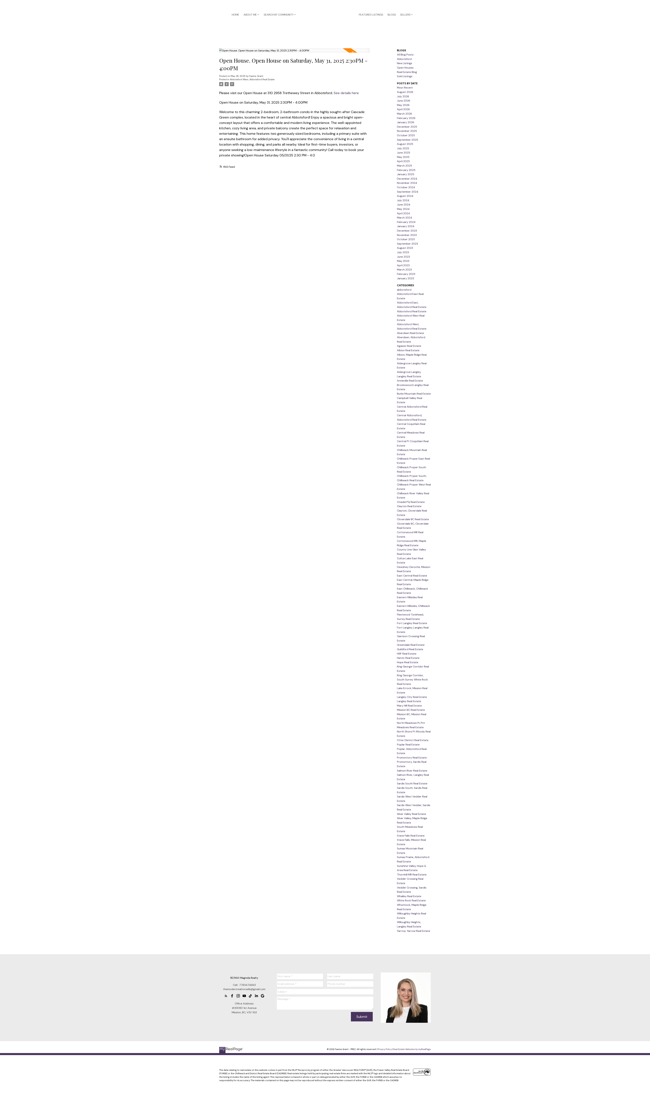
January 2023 (405, 278)
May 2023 (403, 261)
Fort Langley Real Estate (412, 623)
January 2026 (405, 122)
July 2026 (403, 96)
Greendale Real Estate (411, 645)
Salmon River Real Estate (412, 770)
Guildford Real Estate (410, 649)
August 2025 (405, 144)
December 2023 (407, 230)
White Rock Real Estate (411, 900)
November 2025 (407, 131)
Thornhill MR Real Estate (412, 874)
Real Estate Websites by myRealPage (412, 1049)
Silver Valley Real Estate (411, 814)
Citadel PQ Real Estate (411, 502)
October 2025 (406, 135)
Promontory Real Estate (412, 757)
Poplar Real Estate (408, 744)
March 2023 (404, 269)
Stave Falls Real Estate (411, 835)
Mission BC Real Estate (411, 710)
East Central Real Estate (412, 575)
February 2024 (406, 222)
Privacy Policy (385, 1049)
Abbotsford (404, 59)
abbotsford (404, 289)
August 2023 (405, 248)
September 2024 (407, 191)
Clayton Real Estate (409, 506)
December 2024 (407, 178)
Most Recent (405, 87)
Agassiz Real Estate (409, 346)
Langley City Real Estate (412, 697)
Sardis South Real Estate (412, 783)
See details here (346, 93)
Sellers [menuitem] (405, 14)
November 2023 (407, 235)
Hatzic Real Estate (408, 658)
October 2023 (406, 239)
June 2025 (403, 152)
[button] (226, 996)
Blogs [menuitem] (392, 14)
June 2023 (403, 256)
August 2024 (405, 196)
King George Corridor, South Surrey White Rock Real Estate (412, 680)
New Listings (404, 63)
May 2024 (403, 209)
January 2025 (405, 174)
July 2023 (403, 252)
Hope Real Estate (407, 662)
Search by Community (279, 14)
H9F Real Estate (406, 653)
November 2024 (407, 183)
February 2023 (406, 274)
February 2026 (406, 118)
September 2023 (407, 243)
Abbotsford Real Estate (411, 311)
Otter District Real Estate (412, 740)
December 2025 (407, 126)
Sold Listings (404, 76)
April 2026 (403, 109)
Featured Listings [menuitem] (371, 14)
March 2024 (404, 217)
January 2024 (405, 226)
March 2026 (404, 113)
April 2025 (403, 161)
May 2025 (403, 157)
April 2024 (403, 213)
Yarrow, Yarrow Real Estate (413, 931)
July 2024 (403, 200)
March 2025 (404, 165)
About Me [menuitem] (250, 14)
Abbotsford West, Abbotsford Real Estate (252, 79)
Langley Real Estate (409, 701)
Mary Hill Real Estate (409, 705)
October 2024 (406, 187)
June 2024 (403, 204)
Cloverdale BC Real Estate (413, 519)
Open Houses (405, 67)
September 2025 (407, 140)
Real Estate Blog (407, 72)
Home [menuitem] (235, 14)
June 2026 (403, 100)
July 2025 (403, 148)
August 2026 (405, 92)
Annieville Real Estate (410, 380)
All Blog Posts (405, 54)
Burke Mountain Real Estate (414, 393)
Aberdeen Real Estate (410, 333)
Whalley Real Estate (409, 896)
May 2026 (403, 105)
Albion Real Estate (408, 350)
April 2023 (403, 265)
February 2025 (406, 170)
